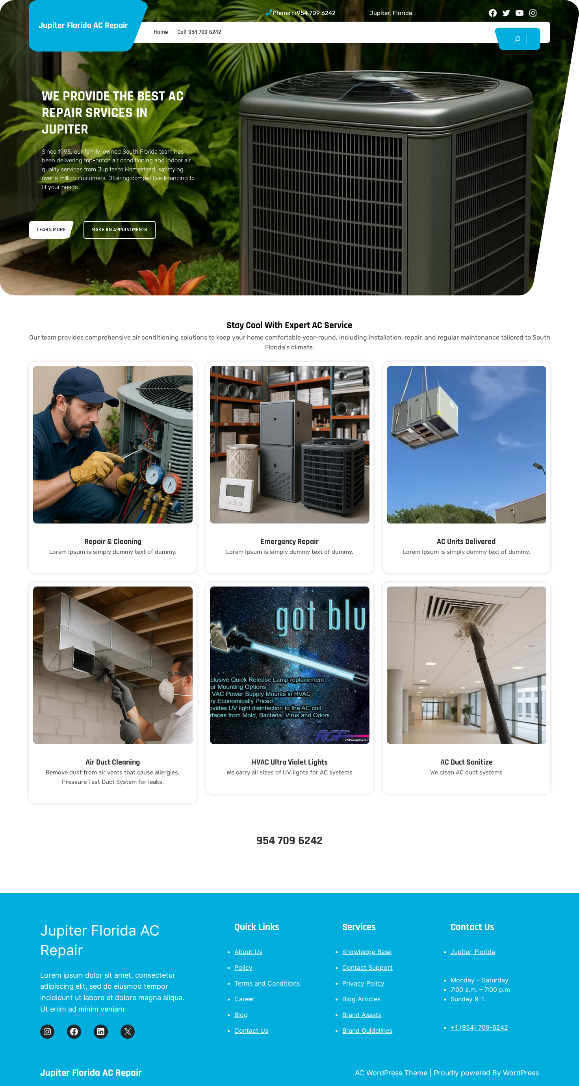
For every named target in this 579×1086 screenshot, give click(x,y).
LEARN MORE (51, 229)
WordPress (521, 1073)
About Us (248, 952)
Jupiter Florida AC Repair (83, 25)
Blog (241, 1015)
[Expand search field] (518, 39)
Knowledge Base (367, 952)
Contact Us (251, 1030)
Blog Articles (361, 999)
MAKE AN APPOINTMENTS (119, 229)
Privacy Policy (363, 983)
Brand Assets (361, 1015)
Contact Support (367, 967)
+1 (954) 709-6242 (479, 1027)
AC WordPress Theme (391, 1073)
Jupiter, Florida (473, 952)
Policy (243, 967)
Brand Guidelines (367, 1030)
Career (244, 999)
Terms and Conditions (267, 983)
